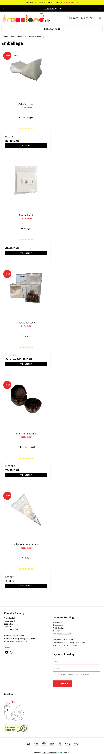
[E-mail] (76, 668)
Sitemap (7, 647)
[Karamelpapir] (26, 185)
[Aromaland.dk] (26, 18)
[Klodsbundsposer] (26, 292)
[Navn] (76, 661)
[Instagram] (12, 652)
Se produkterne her (69, 2)
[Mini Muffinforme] (26, 403)
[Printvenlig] (102, 37)
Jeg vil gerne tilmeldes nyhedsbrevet (79, 674)
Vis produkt (26, 146)
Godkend (61, 683)
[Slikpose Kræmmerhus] (26, 514)
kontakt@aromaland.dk (18, 641)
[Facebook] (7, 652)
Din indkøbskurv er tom (79, 18)
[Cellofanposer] (26, 74)
